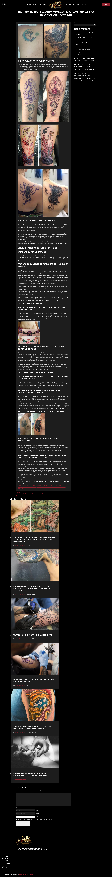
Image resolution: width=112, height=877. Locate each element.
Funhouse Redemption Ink (20, 545)
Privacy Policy (30, 874)
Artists (7, 863)
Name (37, 810)
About (7, 860)
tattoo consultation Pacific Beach (50, 487)
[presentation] (35, 516)
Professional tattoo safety (26, 487)
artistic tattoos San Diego (24, 485)
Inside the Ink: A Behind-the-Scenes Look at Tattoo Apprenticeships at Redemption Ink (84, 80)
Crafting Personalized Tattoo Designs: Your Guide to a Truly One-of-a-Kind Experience (35, 493)
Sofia (75, 60)
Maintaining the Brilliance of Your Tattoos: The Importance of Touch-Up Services (33, 496)
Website (36, 816)
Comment (18, 807)
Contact (84, 4)
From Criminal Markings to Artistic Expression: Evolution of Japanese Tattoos (31, 588)
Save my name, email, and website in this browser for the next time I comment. (34, 819)
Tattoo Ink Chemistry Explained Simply (33, 635)
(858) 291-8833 (20, 849)
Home (6, 856)
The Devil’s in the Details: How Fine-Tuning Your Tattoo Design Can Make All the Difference (35, 539)
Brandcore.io (22, 874)
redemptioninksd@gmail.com (36, 849)
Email (37, 813)
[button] (43, 96)
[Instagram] (5, 4)
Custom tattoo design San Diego (48, 485)
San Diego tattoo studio (37, 487)
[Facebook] (2, 4)
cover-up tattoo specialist (35, 485)
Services (43, 4)
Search (75, 22)
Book (106, 4)
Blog (78, 4)
